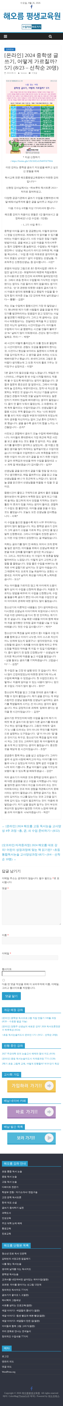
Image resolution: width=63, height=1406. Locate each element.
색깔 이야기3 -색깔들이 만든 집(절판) (21, 1321)
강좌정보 (10, 49)
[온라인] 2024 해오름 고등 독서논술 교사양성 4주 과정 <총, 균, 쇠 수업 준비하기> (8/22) (31, 828)
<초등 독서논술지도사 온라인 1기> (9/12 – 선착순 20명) (30, 1035)
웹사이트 (7, 969)
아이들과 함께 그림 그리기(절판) (18, 1326)
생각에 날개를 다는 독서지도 (16, 1269)
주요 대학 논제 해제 (12, 1223)
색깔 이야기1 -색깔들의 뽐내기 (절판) (21, 1310)
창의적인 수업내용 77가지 (15, 1336)
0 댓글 (34, 73)
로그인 (5, 1356)
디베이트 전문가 (10, 1187)
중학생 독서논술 (10, 1274)
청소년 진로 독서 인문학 (14, 1253)
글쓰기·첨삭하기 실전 (13, 1208)
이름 (5, 935)
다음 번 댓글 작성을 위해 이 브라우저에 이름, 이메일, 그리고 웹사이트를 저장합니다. (30, 986)
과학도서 (6, 1213)
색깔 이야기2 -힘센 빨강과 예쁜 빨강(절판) (23, 1316)
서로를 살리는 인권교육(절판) (17, 1305)
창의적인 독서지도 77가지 (15, 1290)
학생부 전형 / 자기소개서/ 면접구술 (19, 1192)
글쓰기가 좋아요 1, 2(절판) (15, 1295)
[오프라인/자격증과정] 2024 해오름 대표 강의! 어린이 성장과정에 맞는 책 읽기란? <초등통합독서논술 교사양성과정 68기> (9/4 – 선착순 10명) (31, 852)
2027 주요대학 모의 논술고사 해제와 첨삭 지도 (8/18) (28, 1053)
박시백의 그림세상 (11, 1300)
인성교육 (6, 1218)
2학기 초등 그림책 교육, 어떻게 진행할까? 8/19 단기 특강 (30, 1064)
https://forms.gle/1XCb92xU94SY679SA (32, 161)
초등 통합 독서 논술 (12, 1171)
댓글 (5, 888)
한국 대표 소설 (9, 1202)
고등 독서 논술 (9, 1182)
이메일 (6, 953)
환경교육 (6, 1228)
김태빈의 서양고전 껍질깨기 (16, 1259)
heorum (24, 73)
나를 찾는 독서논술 (11, 1264)
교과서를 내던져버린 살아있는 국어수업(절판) (25, 1279)
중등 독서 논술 (9, 1176)
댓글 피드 (7, 1367)
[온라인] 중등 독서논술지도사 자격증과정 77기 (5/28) (28, 1058)
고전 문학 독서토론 (11, 1197)
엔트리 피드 (8, 1361)
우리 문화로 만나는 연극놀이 (16, 1331)
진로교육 (6, 1233)
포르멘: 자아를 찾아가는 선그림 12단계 (21, 1284)
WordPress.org (8, 1372)
